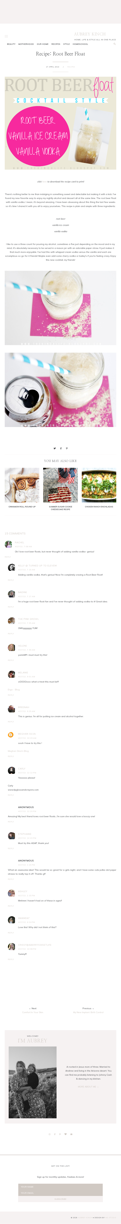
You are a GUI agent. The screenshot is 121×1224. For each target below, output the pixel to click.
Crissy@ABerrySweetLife (35, 944)
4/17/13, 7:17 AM (26, 596)
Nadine (22, 592)
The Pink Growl (28, 619)
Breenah (23, 707)
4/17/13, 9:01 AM (26, 676)
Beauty (11, 44)
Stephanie (25, 834)
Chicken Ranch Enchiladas (99, 506)
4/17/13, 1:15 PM (26, 865)
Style (66, 44)
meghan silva (27, 733)
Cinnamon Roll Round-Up (22, 506)
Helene (22, 645)
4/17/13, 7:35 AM (26, 623)
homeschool (80, 44)
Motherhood (26, 44)
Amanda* (24, 918)
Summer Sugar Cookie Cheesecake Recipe (60, 507)
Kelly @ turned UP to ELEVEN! (37, 565)
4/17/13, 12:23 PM (27, 838)
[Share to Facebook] (61, 448)
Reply (8, 557)
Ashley (22, 891)
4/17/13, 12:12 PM (27, 772)
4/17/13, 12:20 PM (27, 811)
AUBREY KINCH (90, 34)
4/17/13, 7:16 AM (26, 569)
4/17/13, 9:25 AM (26, 711)
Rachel (19, 542)
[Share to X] (55, 448)
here (44, 181)
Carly (22, 768)
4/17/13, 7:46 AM (26, 650)
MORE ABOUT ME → (88, 1086)
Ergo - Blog (14, 689)
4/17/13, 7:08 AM (23, 546)
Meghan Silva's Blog (18, 751)
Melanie (23, 672)
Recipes (56, 44)
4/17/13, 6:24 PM (26, 922)
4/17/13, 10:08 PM (27, 949)
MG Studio (110, 1218)
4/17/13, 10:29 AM (27, 738)
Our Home (43, 44)
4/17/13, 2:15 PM (26, 895)
